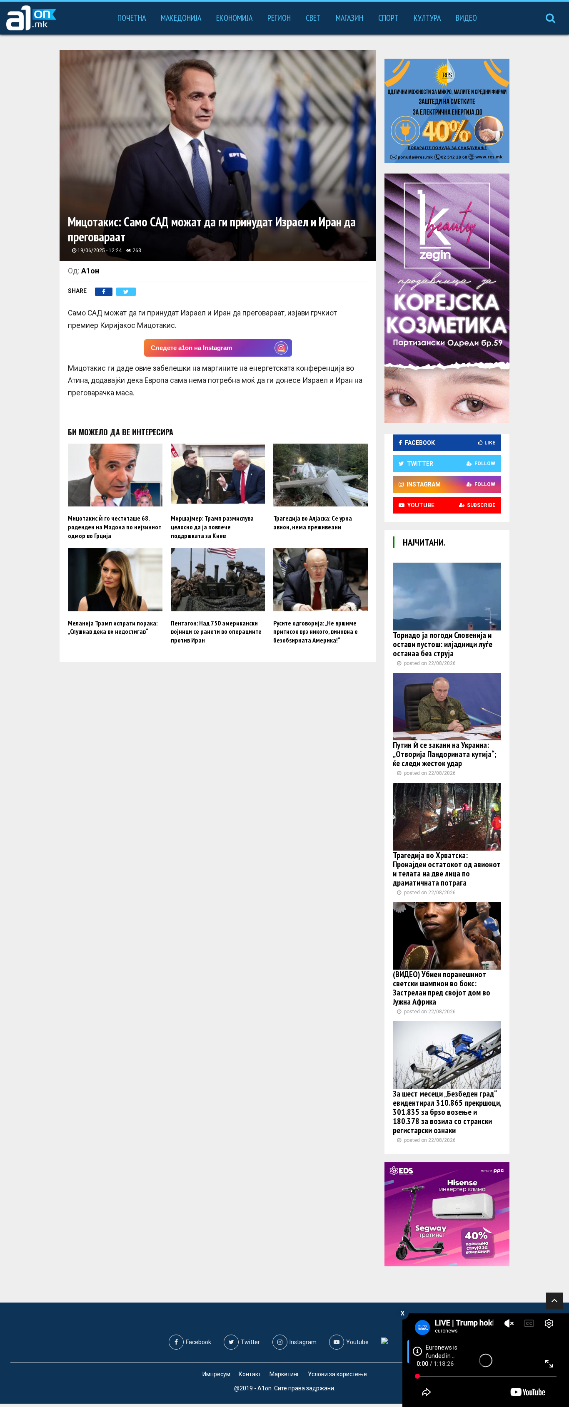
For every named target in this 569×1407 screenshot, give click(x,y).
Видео (466, 17)
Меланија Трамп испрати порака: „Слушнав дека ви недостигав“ (112, 627)
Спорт (388, 17)
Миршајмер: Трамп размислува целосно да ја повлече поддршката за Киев (212, 527)
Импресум (216, 1374)
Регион (279, 17)
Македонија (181, 17)
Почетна (131, 17)
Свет (313, 17)
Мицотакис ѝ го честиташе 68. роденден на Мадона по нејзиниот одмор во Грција (114, 527)
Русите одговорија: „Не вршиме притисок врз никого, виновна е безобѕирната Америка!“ (315, 632)
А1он (90, 270)
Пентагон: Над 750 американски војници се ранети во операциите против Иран (216, 632)
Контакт (250, 1374)
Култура (427, 17)
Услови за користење (337, 1374)
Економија (234, 17)
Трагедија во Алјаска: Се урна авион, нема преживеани (312, 522)
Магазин (349, 17)
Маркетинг (284, 1374)
